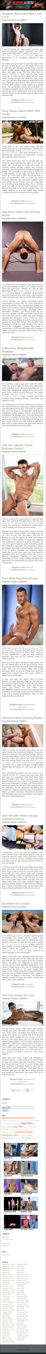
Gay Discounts (26, 1121)
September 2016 (23, 1336)
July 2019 (20, 1286)
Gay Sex (18, 1126)
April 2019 (20, 1292)
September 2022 (8, 1310)
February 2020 (22, 1274)
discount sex (26, 1117)
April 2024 (6, 1284)
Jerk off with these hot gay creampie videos (20, 817)
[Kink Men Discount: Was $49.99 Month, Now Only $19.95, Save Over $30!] (23, 9)
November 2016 (23, 1332)
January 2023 (7, 1304)
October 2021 (7, 1328)
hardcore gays (28, 1129)
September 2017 (23, 1320)
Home (4, 1103)
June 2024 (6, 1282)
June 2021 (6, 1334)
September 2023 (8, 1292)
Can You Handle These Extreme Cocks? (17, 447)
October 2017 (22, 1318)
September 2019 (23, 1282)
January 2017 (22, 1328)
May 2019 (20, 1290)
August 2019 (21, 1284)
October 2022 (7, 1308)
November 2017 (23, 1316)
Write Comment (28, 102)
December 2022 (8, 1306)
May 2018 (20, 1310)
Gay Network (15, 1124)
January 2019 (22, 1298)
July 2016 (20, 1340)
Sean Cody (6, 1243)
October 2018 (22, 1304)
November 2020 (8, 1342)
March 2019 (21, 1294)
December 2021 (8, 1324)
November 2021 (8, 1326)
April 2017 (20, 1324)
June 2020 (21, 1268)
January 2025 (7, 1276)
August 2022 (7, 1312)
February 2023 (7, 1302)
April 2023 (6, 1300)
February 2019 (22, 1296)
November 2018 (23, 1302)
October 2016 (22, 1334)
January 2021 (7, 1340)
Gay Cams (17, 1121)
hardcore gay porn (15, 1129)
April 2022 (6, 1316)
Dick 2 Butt (6, 1255)
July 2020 (20, 1266)
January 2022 (7, 1322)
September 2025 (8, 1268)
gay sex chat (28, 1127)
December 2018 (23, 1300)
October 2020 (22, 1264)
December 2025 (8, 1264)
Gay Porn (27, 1123)
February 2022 (7, 1320)
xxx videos (26, 1138)
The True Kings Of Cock (18, 995)
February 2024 (7, 1286)
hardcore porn (24, 1132)
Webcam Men (15, 1138)
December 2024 (8, 1278)
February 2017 (22, 1326)
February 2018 (22, 1312)
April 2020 (20, 1272)
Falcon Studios (7, 1121)
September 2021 (8, 1330)
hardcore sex (10, 1135)
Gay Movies (6, 1124)
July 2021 (5, 1332)
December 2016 (23, 1330)
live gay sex (22, 1135)
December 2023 (8, 1290)
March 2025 (6, 1274)
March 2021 (6, 1338)
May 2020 (20, 1270)
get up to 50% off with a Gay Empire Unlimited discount (22, 1051)
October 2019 (22, 1280)
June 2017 (21, 1322)
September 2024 (8, 1280)
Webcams (5, 1246)
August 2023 (7, 1294)
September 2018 (23, 1306)
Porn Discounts (7, 1239)
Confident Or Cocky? (16, 903)
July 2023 (5, 1296)
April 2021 (6, 1336)
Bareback (29, 100)
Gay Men (35, 1121)
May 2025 (6, 1270)
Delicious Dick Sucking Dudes (22, 717)
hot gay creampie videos (13, 859)
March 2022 (6, 1318)
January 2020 (22, 1276)
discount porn (10, 1117)
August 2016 (21, 1338)
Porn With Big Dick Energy (20, 578)
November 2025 (8, 1266)
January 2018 (22, 1314)
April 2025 (6, 1272)
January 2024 (7, 1288)
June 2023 (6, 1298)
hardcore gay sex (8, 1132)
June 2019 (21, 1288)
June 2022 (6, 1314)
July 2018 (20, 1308)
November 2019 (23, 1278)
